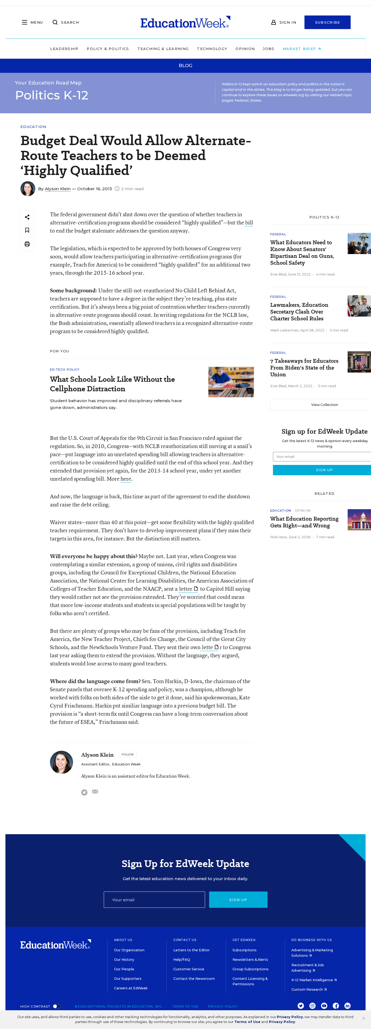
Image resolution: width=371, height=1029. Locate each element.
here (126, 478)
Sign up (238, 899)
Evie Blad (278, 274)
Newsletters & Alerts (250, 960)
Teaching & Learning (163, 48)
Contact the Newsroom (194, 979)
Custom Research (307, 989)
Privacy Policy (223, 1006)
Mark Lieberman (284, 330)
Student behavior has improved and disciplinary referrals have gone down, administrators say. (116, 404)
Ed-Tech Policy (65, 369)
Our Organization (129, 950)
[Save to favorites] (27, 230)
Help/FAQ (181, 960)
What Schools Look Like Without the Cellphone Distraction (112, 383)
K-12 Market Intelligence (312, 980)
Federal (278, 234)
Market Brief (300, 48)
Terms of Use (185, 1006)
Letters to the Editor (191, 950)
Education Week (126, 764)
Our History (124, 960)
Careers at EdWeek (130, 988)
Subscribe (327, 22)
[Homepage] (185, 22)
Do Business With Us (311, 940)
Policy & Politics (108, 48)
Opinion (245, 48)
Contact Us (184, 940)
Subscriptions (244, 950)
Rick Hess (278, 537)
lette (207, 647)
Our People (124, 969)
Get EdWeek (244, 940)
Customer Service (188, 969)
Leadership (64, 48)
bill (248, 222)
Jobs (268, 48)
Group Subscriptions (250, 969)
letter (185, 588)
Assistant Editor (95, 764)
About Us (123, 940)
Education (33, 127)
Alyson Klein (58, 188)
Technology (212, 48)
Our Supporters (128, 979)
